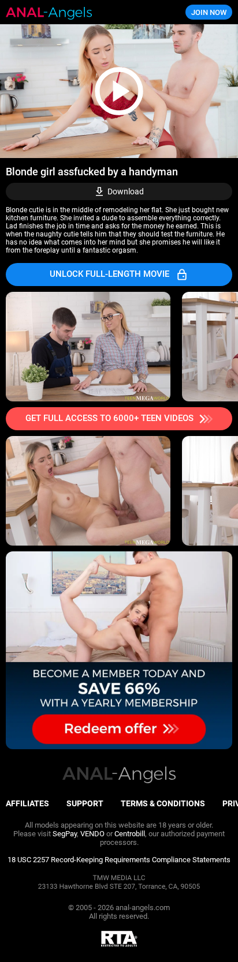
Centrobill (129, 833)
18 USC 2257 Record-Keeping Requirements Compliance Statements (119, 859)
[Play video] (119, 91)
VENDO (92, 833)
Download (125, 191)
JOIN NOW (208, 12)
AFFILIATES (27, 803)
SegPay (65, 833)
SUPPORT (84, 803)
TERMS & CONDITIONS (163, 803)
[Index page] (79, 12)
